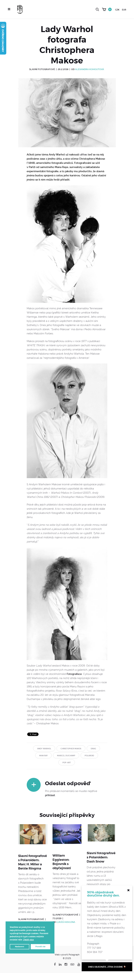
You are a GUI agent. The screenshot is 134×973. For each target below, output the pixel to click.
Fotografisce (74, 674)
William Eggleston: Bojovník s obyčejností (62, 861)
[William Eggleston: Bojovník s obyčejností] (67, 836)
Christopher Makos (71, 749)
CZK (117, 10)
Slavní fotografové (42, 69)
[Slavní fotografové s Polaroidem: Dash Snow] (101, 835)
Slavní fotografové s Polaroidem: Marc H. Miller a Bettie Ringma (32, 862)
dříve (83, 154)
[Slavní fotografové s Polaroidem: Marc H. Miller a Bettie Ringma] (32, 836)
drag (93, 749)
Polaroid (89, 755)
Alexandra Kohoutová (89, 69)
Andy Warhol (44, 749)
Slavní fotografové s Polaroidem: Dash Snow (101, 857)
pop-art (66, 762)
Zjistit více (28, 939)
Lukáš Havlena (65, 922)
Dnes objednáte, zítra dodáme (105, 967)
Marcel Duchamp (66, 755)
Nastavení (19, 946)
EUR (124, 10)
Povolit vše (40, 946)
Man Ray (43, 755)
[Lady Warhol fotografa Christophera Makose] (67, 115)
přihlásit (50, 795)
